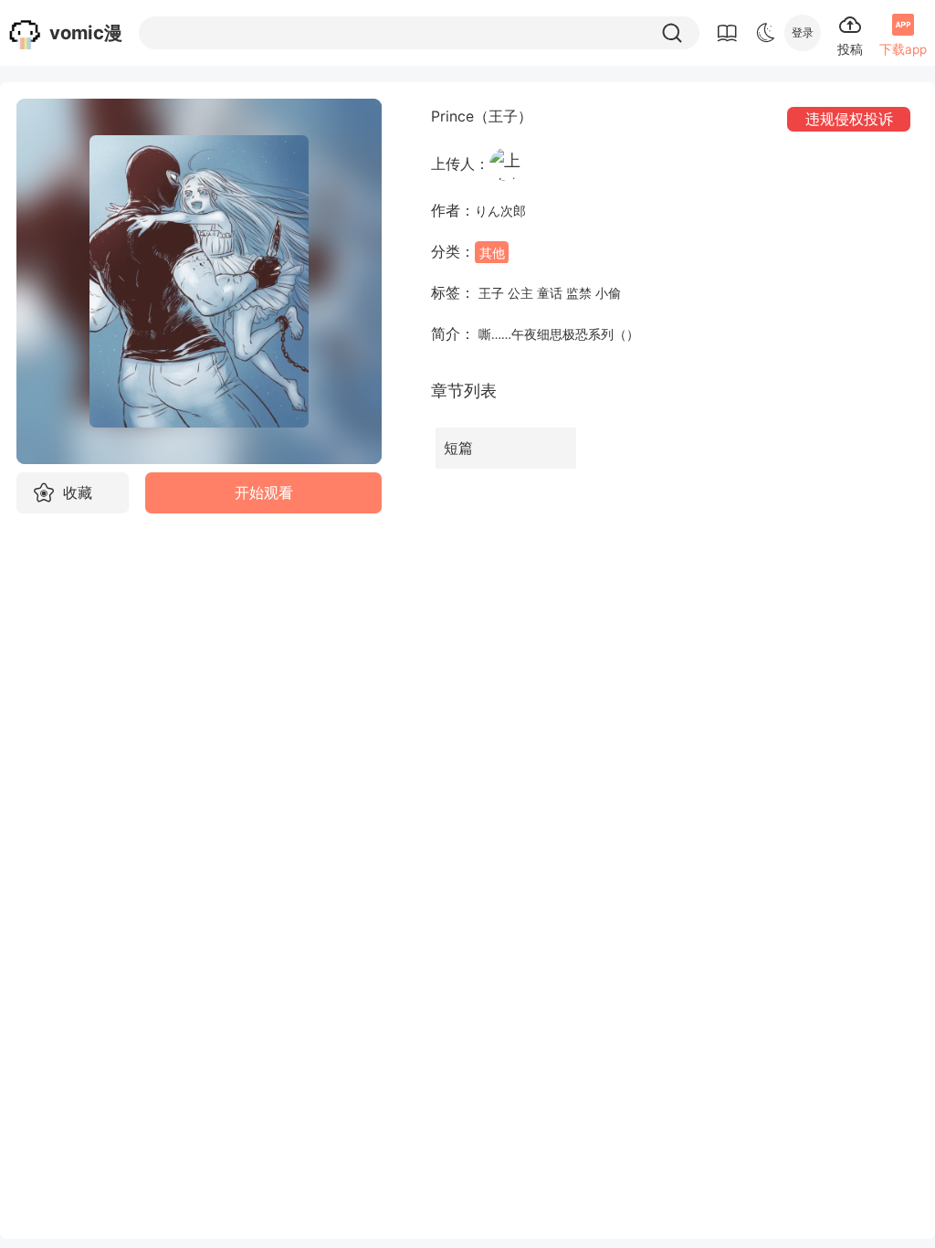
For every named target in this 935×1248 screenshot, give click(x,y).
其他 (492, 252)
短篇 (458, 448)
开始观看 (264, 493)
